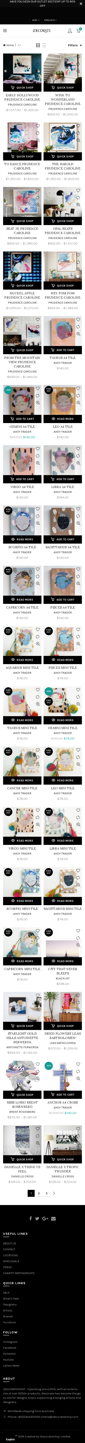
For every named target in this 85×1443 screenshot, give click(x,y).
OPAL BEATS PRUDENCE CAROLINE (62, 231)
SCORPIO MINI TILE (22, 909)
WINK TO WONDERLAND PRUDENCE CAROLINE (62, 99)
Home (10, 45)
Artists (7, 1310)
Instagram (10, 1342)
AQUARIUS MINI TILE (22, 668)
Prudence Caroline (22, 104)
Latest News (11, 1365)
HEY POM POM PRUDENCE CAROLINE (62, 295)
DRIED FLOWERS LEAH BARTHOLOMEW (63, 1036)
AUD (34, 20)
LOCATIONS (10, 1255)
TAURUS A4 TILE (63, 358)
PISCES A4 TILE (62, 607)
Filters (73, 45)
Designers (10, 1304)
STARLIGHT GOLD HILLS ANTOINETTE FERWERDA (22, 1038)
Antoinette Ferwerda (22, 1047)
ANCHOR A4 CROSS (62, 1102)
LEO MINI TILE (63, 788)
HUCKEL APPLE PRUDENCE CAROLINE (22, 295)
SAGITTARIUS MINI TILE (63, 909)
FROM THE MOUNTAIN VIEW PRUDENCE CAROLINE (22, 362)
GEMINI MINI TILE (62, 728)
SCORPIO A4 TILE (22, 547)
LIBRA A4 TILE (62, 487)
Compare (37, 64)
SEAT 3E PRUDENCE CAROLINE (22, 231)
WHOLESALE (11, 1261)
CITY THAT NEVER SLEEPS (62, 971)
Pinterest (9, 1353)
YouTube (8, 1359)
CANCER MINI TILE (22, 788)
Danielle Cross (22, 1176)
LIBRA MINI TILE (63, 848)
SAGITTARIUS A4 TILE (63, 547)
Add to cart (65, 350)
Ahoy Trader (63, 363)
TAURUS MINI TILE (22, 728)
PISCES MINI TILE (62, 668)
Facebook (9, 1348)
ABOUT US (9, 1243)
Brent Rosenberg (22, 1112)
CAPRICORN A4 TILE (22, 607)
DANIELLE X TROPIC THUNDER (62, 1169)
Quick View (37, 71)
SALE (6, 1292)
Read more (65, 419)
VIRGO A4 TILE (22, 487)
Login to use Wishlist (37, 57)
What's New (11, 1298)
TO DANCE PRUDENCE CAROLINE (22, 166)
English (49, 20)
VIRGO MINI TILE (22, 848)
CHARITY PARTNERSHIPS (19, 1273)
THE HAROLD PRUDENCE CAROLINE (62, 166)
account (70, 31)
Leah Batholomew (63, 1043)
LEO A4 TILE (63, 427)
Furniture (9, 1322)
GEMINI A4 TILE (22, 427)
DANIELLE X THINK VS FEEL (22, 1169)
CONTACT (9, 1249)
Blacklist (63, 978)
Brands (8, 1316)
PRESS (7, 1267)
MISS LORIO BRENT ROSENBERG (22, 1104)
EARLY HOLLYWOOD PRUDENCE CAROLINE (22, 97)
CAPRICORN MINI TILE (22, 969)
